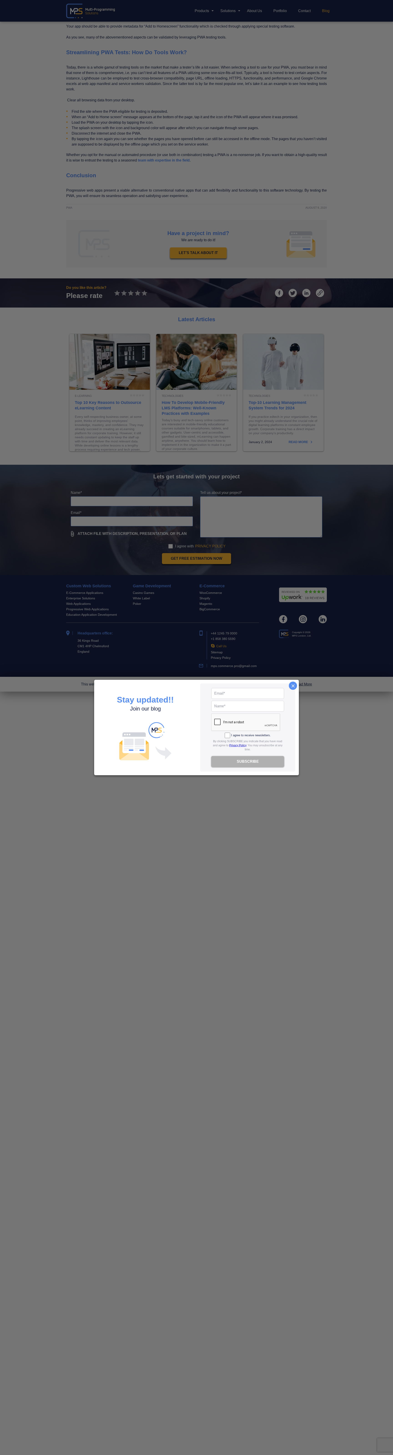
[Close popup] (293, 686)
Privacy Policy (237, 745)
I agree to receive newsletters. (251, 735)
